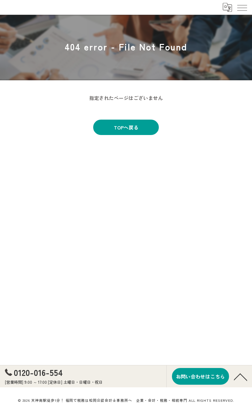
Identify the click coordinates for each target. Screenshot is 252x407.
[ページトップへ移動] (240, 376)
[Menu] (241, 7)
